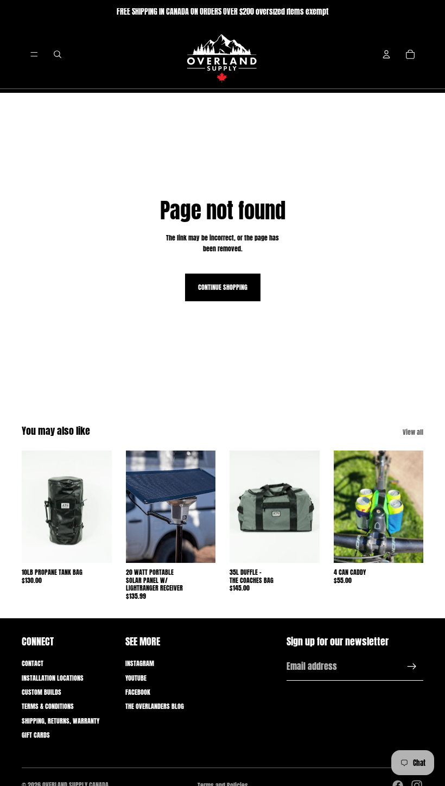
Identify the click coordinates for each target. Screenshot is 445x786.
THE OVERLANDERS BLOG (154, 706)
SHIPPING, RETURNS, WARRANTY (60, 721)
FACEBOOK (137, 692)
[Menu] (34, 54)
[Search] (57, 54)
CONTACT (32, 663)
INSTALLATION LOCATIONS (53, 678)
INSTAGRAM (139, 663)
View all (413, 432)
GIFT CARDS (36, 735)
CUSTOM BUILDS (41, 692)
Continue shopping (222, 287)
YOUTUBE (136, 678)
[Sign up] (411, 666)
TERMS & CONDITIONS (48, 706)
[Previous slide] (34, 507)
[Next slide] (100, 507)
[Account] (386, 54)
